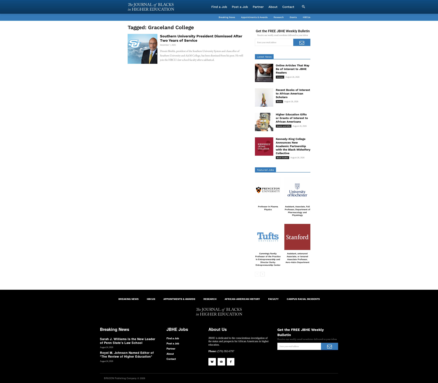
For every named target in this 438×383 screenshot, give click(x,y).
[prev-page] (257, 274)
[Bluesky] (212, 362)
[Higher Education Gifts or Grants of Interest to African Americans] (264, 122)
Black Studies (282, 157)
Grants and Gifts (283, 126)
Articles (280, 77)
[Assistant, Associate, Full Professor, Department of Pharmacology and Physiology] (297, 190)
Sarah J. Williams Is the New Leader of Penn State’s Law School (127, 341)
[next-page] (262, 274)
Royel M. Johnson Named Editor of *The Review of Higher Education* (127, 354)
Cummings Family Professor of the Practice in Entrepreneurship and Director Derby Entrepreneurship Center (268, 259)
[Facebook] (230, 362)
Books (279, 101)
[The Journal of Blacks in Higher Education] (151, 7)
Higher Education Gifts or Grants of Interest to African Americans (292, 118)
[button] (303, 7)
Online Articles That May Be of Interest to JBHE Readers (292, 69)
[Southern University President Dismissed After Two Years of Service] (142, 49)
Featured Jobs (265, 170)
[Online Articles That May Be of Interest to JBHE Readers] (264, 73)
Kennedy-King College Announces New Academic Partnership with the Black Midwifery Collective (293, 146)
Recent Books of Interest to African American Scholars (293, 93)
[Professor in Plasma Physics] (268, 190)
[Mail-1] (221, 362)
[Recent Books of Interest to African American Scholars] (264, 97)
